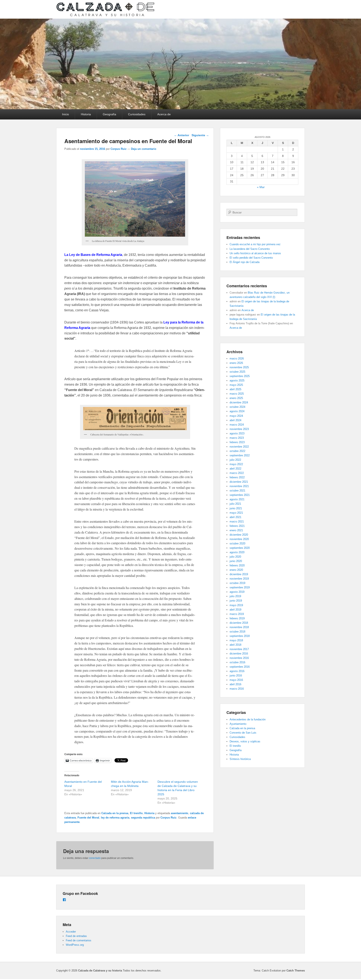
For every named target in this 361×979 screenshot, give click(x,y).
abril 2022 (235, 468)
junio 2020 (236, 561)
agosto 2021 (237, 499)
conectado (95, 858)
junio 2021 (236, 508)
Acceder (71, 931)
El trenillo (136, 813)
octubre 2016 (237, 662)
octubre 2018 (237, 631)
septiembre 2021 (240, 495)
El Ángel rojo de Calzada (244, 262)
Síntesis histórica (240, 759)
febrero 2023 (237, 442)
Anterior (181, 135)
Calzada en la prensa (114, 813)
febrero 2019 (237, 618)
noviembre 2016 (239, 658)
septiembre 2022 (240, 455)
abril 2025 (235, 389)
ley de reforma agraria (115, 817)
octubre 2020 (237, 543)
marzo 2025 (237, 393)
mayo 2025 (236, 384)
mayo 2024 (236, 415)
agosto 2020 (237, 552)
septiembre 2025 (240, 376)
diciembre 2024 (239, 402)
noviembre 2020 (239, 539)
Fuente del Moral (88, 817)
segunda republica (143, 817)
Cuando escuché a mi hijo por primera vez (255, 244)
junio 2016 (236, 675)
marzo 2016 (237, 688)
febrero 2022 (237, 477)
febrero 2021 (237, 525)
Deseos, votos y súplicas (245, 741)
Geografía (109, 114)
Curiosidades (136, 114)
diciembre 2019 (239, 574)
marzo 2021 (237, 521)
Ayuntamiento (238, 723)
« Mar (261, 187)
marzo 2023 (237, 437)
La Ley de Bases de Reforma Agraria (93, 255)
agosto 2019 (237, 591)
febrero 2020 (237, 565)
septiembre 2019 (240, 587)
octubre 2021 (237, 490)
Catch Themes (295, 970)
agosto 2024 (237, 411)
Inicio (65, 114)
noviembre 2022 (239, 446)
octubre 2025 (237, 371)
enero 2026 (236, 362)
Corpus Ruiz (119, 148)
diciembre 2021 (239, 481)
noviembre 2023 (239, 429)
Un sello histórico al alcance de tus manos (255, 253)
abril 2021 (235, 517)
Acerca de (164, 114)
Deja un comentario (143, 148)
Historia (86, 114)
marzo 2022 (237, 473)
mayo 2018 (236, 640)
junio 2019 (236, 600)
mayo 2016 (236, 679)
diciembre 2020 (239, 534)
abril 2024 (235, 420)
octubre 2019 (237, 583)
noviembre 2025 (239, 367)
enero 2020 (236, 569)
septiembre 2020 (240, 547)
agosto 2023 (237, 433)
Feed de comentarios (78, 940)
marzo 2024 (237, 424)
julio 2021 (235, 503)
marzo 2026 (237, 358)
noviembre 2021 (239, 486)
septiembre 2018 (240, 636)
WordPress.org (75, 944)
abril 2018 (235, 644)
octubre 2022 (237, 451)
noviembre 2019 (239, 578)
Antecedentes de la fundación (248, 719)
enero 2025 (236, 398)
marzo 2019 (237, 614)
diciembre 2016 (239, 653)
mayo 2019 (236, 605)
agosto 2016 (237, 671)
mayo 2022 (236, 464)
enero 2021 (236, 530)
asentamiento (179, 813)
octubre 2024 (237, 406)
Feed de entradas (76, 936)
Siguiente (200, 135)
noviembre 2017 (239, 649)
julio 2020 (235, 556)
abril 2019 (235, 609)
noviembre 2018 (239, 627)
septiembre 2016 (240, 666)
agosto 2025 (237, 380)
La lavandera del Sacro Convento (250, 248)
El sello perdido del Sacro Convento (251, 257)
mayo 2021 (236, 512)
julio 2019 (235, 596)
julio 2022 (235, 459)
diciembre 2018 (239, 622)
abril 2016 (235, 684)
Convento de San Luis (243, 732)
